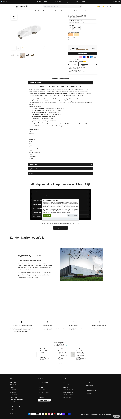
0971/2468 (88, 382)
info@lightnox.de (6, 1)
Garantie (31, 173)
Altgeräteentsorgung (68, 397)
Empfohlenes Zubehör (35, 169)
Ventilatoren (77, 11)
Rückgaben (41, 397)
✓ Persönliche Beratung (74, 68)
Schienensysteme (66, 11)
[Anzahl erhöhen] (76, 42)
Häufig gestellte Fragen (44, 392)
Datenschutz (66, 385)
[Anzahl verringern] (70, 42)
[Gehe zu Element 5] (32, 55)
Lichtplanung (13, 394)
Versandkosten (42, 389)
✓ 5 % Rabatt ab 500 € (41, 2)
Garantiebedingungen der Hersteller (16, 400)
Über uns (40, 387)
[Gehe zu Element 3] (22, 55)
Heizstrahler (13, 389)
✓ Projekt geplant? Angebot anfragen (77, 71)
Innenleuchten (36, 11)
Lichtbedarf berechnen (43, 382)
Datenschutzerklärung (47, 218)
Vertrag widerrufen (44, 400)
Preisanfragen (13, 397)
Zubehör (12, 387)
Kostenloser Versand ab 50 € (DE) (76, 22)
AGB (53, 218)
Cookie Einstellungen (68, 392)
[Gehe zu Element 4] (27, 55)
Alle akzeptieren (47, 215)
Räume (56, 11)
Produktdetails (33, 164)
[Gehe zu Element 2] (17, 55)
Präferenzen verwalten (72, 215)
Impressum (65, 387)
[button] (59, 363)
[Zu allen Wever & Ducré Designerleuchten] (14, 17)
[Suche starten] (80, 6)
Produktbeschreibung (35, 82)
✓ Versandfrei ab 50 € (81, 2)
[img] (60, 344)
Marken (85, 11)
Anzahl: (70, 40)
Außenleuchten (47, 11)
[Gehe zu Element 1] (12, 55)
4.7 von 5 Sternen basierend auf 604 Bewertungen (84, 64)
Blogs (39, 394)
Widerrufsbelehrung (68, 389)
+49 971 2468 (117, 1)
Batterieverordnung (68, 394)
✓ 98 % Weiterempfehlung (61, 2)
